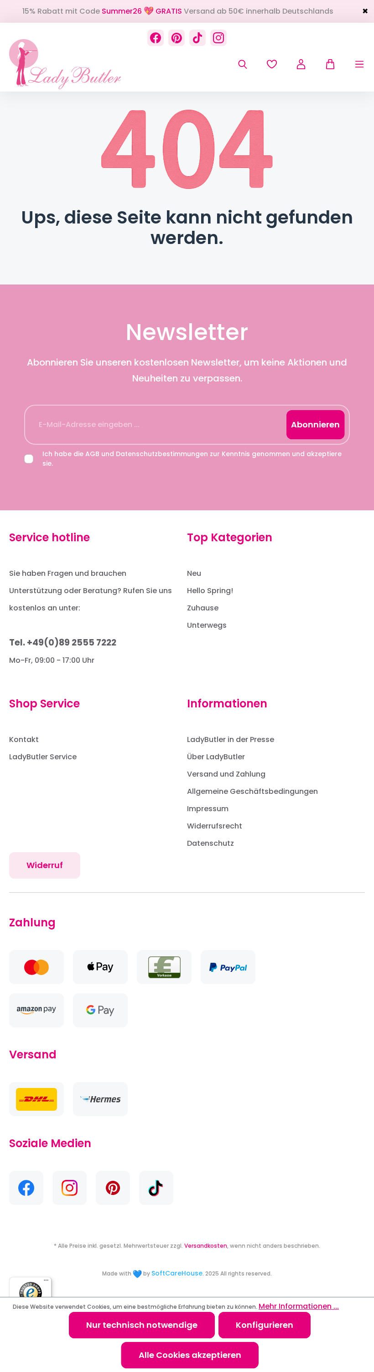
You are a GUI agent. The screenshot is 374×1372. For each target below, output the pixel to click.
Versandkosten (205, 1246)
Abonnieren (315, 424)
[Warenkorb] (326, 64)
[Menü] (350, 64)
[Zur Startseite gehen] (65, 64)
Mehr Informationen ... (299, 1306)
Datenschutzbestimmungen (162, 453)
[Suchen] (242, 64)
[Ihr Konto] (301, 64)
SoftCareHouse (177, 1273)
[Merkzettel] (271, 64)
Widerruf (44, 865)
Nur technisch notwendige (141, 1325)
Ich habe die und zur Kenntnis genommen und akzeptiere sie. (192, 458)
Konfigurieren (264, 1325)
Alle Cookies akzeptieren (190, 1355)
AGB (92, 453)
